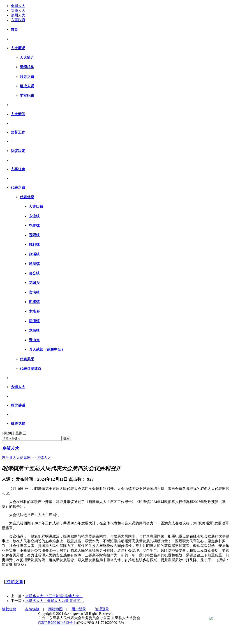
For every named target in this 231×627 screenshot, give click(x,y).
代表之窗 (18, 187)
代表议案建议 (31, 368)
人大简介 (27, 57)
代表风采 (27, 359)
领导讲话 (18, 405)
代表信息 (27, 197)
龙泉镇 (34, 330)
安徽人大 (18, 10)
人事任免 (18, 169)
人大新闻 (18, 114)
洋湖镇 (34, 264)
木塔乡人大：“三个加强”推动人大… (54, 596)
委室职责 (27, 95)
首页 (14, 29)
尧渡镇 (34, 225)
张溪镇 (34, 254)
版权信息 (9, 609)
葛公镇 (34, 273)
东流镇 (34, 216)
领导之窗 (27, 76)
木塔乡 (34, 311)
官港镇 (34, 292)
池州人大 (18, 15)
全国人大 (18, 6)
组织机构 (27, 67)
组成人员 (27, 86)
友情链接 (32, 609)
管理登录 (102, 609)
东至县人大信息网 (16, 457)
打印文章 (14, 581)
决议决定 (18, 151)
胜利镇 (34, 244)
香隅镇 (34, 235)
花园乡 (34, 283)
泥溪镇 (34, 302)
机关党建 (18, 423)
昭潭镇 (34, 321)
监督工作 (18, 132)
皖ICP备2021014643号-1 (57, 623)
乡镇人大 (18, 387)
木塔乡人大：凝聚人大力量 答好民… (54, 601)
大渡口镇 (36, 206)
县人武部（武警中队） (47, 349)
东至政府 (18, 20)
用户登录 (79, 609)
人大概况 (18, 48)
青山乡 (34, 340)
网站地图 (55, 609)
